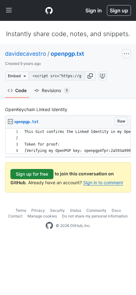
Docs (116, 210)
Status (75, 210)
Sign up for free (32, 174)
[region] (68, 141)
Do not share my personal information (95, 216)
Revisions (55, 90)
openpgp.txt (67, 53)
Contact (15, 216)
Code (21, 90)
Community (96, 210)
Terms (20, 210)
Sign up (119, 10)
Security (57, 210)
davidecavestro (25, 53)
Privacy (38, 210)
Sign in (93, 10)
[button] (90, 76)
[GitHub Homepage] (49, 226)
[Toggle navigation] (9, 10)
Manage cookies (42, 216)
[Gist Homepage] (49, 10)
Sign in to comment (103, 182)
